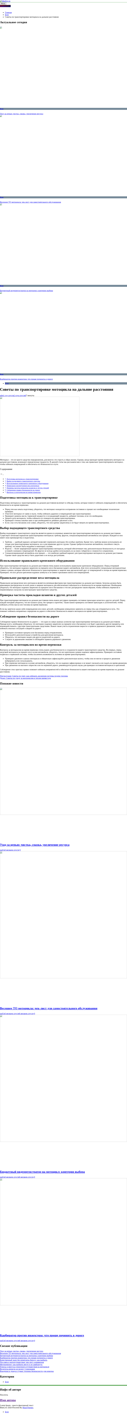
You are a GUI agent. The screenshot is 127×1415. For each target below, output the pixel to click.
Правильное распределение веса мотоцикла (23, 486)
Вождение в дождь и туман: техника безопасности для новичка (27, 1371)
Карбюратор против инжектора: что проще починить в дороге (26, 379)
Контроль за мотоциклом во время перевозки (24, 492)
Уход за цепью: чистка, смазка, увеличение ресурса (21, 114)
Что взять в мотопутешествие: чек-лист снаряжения (22, 1362)
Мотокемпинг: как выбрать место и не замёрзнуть (21, 1364)
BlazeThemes (28, 1408)
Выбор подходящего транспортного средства (23, 481)
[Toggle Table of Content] (2, 475)
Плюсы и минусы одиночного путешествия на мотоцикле (24, 1367)
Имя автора (8, 1400)
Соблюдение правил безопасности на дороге (23, 490)
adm (1, 395)
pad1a (2, 850)
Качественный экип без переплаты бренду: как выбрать (23, 1360)
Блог (2, 109)
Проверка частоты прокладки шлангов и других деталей (28, 488)
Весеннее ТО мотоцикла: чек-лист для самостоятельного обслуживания (30, 202)
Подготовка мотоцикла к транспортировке (23, 479)
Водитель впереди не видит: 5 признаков (17, 1369)
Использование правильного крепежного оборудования (27, 483)
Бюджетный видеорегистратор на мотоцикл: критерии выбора (26, 291)
